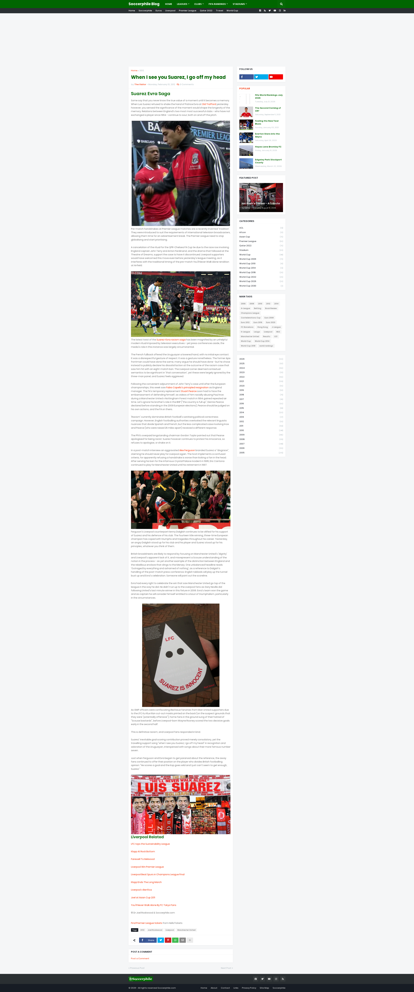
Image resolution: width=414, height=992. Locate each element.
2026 (261, 358)
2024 (261, 368)
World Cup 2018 (261, 272)
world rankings (266, 346)
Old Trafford (209, 104)
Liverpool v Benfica (141, 889)
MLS (278, 331)
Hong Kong (262, 327)
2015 (261, 408)
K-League (245, 331)
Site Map (264, 987)
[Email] (182, 940)
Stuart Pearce (189, 391)
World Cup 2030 (261, 285)
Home (132, 10)
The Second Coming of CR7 (268, 109)
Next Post (226, 968)
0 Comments (187, 84)
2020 (261, 385)
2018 (261, 394)
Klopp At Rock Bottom (143, 851)
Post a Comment (140, 958)
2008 (252, 303)
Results (266, 336)
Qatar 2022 (206, 10)
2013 (261, 416)
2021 (261, 381)
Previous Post (137, 968)
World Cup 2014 (261, 267)
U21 (275, 336)
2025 (261, 363)
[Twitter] (161, 940)
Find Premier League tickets (146, 923)
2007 (261, 443)
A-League (245, 308)
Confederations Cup (251, 317)
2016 (261, 403)
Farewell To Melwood (143, 859)
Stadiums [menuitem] (239, 4)
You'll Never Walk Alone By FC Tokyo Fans (153, 905)
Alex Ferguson (187, 450)
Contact (225, 987)
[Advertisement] (207, 40)
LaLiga (257, 331)
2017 (261, 399)
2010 (260, 303)
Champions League (250, 313)
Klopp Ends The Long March (146, 882)
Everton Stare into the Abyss (267, 135)
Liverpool (170, 10)
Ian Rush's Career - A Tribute (261, 203)
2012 (141, 70)
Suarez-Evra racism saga (171, 339)
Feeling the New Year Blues (267, 122)
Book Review (271, 308)
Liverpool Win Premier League (147, 866)
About (214, 987)
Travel (219, 10)
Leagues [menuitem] (182, 4)
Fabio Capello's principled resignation (187, 387)
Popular (244, 88)
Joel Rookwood (155, 930)
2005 (261, 452)
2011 (261, 425)
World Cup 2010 (261, 263)
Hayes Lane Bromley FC (268, 146)
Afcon (261, 232)
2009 (261, 434)
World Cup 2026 (261, 281)
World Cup (232, 10)
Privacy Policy (249, 987)
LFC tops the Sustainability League (150, 844)
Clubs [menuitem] (198, 4)
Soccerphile (145, 10)
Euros (159, 10)
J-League (276, 327)
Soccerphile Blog (144, 3)
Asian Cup (261, 236)
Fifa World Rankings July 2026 (269, 96)
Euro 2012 (245, 322)
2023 (261, 372)
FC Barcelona (247, 327)
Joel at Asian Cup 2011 (143, 897)
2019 (261, 390)
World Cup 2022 (261, 276)
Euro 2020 (270, 322)
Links (236, 987)
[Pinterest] (168, 940)
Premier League (187, 10)
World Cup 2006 (261, 259)
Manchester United (186, 930)
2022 (261, 376)
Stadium (261, 250)
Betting (257, 308)
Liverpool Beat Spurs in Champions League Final (158, 874)
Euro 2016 (258, 322)
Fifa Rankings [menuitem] (217, 4)
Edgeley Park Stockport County (268, 161)
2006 (243, 303)
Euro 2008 (269, 317)
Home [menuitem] (168, 4)
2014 (276, 303)
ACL (261, 227)
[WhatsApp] (175, 940)
